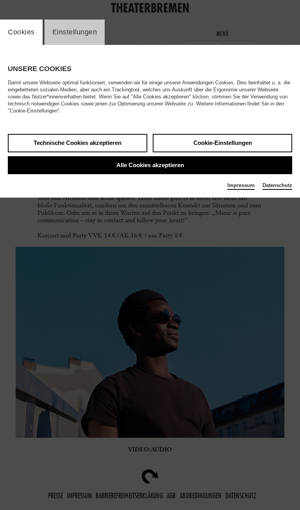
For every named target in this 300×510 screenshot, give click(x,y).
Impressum (241, 185)
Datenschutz (277, 185)
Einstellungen (74, 32)
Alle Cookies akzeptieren (150, 165)
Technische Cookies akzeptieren (77, 142)
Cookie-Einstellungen (222, 142)
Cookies (21, 32)
